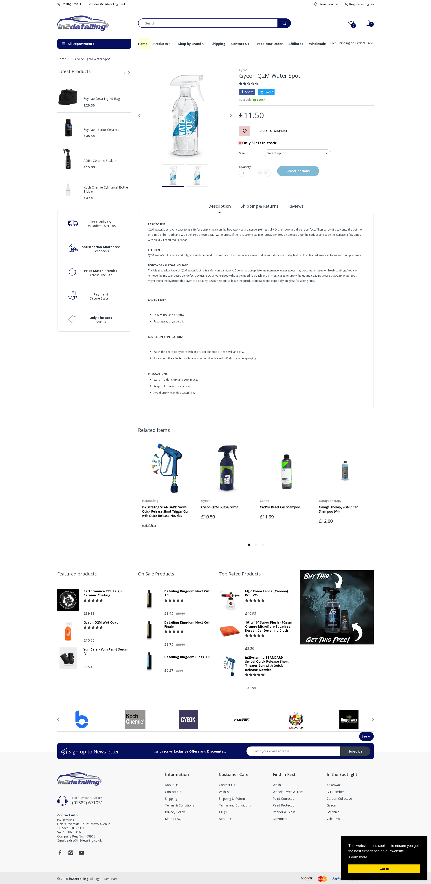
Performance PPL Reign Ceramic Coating (103, 593)
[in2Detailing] (94, 23)
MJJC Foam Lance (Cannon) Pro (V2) (266, 593)
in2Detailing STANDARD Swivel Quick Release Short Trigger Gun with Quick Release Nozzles (267, 663)
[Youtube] (81, 854)
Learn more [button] (358, 857)
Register (355, 4)
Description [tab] (219, 206)
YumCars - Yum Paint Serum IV (106, 651)
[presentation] (124, 72)
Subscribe (355, 751)
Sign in (369, 4)
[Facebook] (60, 854)
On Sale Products (156, 574)
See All (366, 736)
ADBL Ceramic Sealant (100, 161)
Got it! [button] (384, 869)
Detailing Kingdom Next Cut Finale (187, 624)
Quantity (245, 167)
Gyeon (243, 70)
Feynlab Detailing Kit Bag (102, 99)
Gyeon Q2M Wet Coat (101, 622)
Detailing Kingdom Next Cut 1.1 (187, 593)
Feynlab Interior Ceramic (101, 130)
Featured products (77, 574)
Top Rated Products (240, 574)
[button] (249, 84)
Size (242, 153)
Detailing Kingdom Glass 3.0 (186, 657)
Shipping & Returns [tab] (259, 206)
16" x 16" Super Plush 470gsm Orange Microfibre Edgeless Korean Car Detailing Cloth (268, 626)
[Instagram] (70, 854)
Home (61, 59)
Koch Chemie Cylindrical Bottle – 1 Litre (107, 189)
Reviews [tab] (295, 206)
